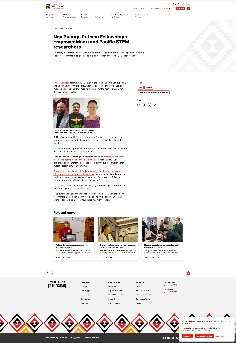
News (71, 28)
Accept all (187, 336)
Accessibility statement (91, 338)
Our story (139, 287)
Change (188, 4)
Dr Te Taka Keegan (63, 185)
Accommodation (114, 303)
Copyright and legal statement (56, 338)
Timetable (84, 287)
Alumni (143, 8)
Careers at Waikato (143, 299)
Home (55, 28)
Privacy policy (75, 338)
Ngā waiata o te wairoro (84, 137)
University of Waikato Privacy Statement (196, 330)
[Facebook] (139, 105)
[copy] (155, 105)
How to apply (85, 291)
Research (149, 87)
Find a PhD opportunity (116, 295)
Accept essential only (204, 336)
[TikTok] (177, 339)
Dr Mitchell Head (62, 83)
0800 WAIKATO (171, 285)
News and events (63, 28)
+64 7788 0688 (171, 292)
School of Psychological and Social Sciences (153, 92)
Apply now (180, 8)
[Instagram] (168, 339)
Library (150, 8)
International (112, 287)
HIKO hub (84, 303)
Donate (157, 8)
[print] (47, 273)
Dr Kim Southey (65, 86)
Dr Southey (59, 171)
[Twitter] (144, 105)
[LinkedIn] (149, 105)
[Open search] (188, 8)
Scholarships (85, 299)
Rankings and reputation (145, 295)
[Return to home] (55, 6)
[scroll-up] (188, 273)
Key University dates (115, 291)
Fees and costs (86, 295)
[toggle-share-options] (52, 273)
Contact (135, 8)
